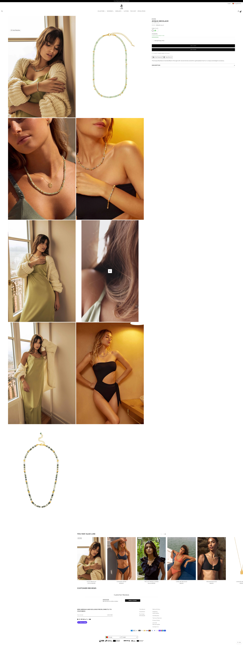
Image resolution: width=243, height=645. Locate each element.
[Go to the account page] (238, 11)
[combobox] (113, 637)
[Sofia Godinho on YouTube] (90, 619)
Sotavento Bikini (121, 581)
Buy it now (193, 49)
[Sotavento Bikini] (121, 558)
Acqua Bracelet (91, 581)
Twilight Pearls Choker (151, 581)
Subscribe (110, 614)
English (229, 3)
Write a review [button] (133, 600)
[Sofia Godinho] (121, 6)
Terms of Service (157, 618)
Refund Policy (156, 609)
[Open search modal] (2, 11)
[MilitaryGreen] (158, 31)
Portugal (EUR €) (237, 3)
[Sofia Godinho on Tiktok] (86, 619)
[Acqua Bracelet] (91, 558)
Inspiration (142, 611)
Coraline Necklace (181, 581)
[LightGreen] (155, 31)
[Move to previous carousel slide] (162, 534)
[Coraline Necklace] (181, 558)
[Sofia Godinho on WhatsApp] (88, 619)
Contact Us (156, 626)
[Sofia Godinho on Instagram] (80, 619)
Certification (156, 615)
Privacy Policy (156, 620)
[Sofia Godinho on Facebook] (78, 619)
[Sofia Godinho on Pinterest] (84, 619)
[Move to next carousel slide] (165, 534)
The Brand (142, 609)
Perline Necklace (211, 581)
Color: (155, 28)
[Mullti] (153, 31)
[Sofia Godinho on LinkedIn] (82, 619)
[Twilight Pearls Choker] (151, 558)
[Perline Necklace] (211, 558)
